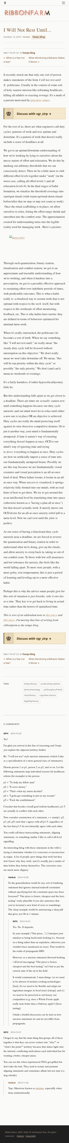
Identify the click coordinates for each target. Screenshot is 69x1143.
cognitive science (48, 695)
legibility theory (31, 701)
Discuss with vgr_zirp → (34, 114)
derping (40, 1088)
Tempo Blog (38, 37)
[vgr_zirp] (5, 3)
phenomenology (32, 689)
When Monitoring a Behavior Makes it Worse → (47, 59)
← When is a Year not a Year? (14, 59)
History (20, 1135)
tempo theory (30, 683)
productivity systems (50, 683)
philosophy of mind (53, 689)
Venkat (26, 36)
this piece (51, 615)
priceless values (40, 100)
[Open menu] (63, 2)
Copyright (31, 1135)
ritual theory (30, 695)
